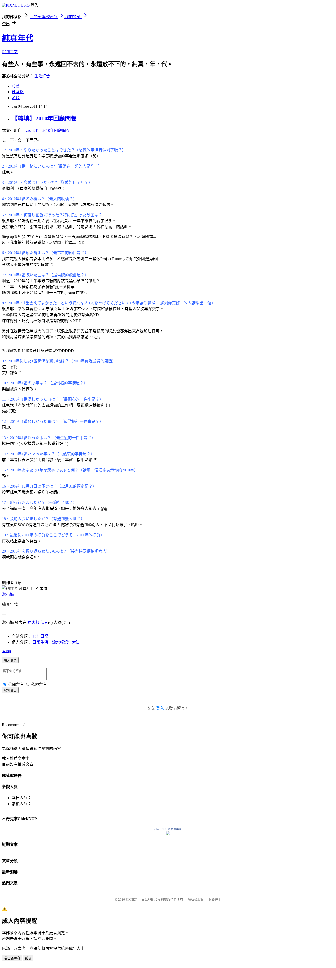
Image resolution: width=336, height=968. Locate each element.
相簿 (16, 86)
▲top (6, 651)
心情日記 (40, 636)
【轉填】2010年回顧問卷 (44, 118)
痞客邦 (33, 622)
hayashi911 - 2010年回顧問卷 (46, 130)
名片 (16, 98)
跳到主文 (10, 52)
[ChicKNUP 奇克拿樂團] (168, 834)
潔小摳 (8, 594)
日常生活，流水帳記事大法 (56, 642)
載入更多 (10, 660)
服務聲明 (214, 899)
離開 (28, 958)
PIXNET (131, 899)
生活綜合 (42, 76)
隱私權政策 (196, 899)
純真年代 (17, 38)
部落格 (18, 92)
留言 (44, 622)
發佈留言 (10, 690)
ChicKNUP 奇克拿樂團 (168, 829)
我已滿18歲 (12, 958)
